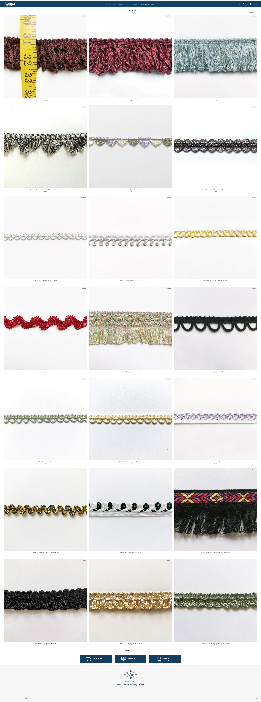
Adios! (152, 4)
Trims (114, 4)
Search (237, 698)
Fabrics (108, 4)
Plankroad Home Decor (13, 698)
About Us (232, 698)
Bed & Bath (135, 4)
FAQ (240, 698)
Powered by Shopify (22, 698)
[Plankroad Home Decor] (9, 4)
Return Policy (251, 698)
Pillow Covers (121, 4)
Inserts (128, 4)
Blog (256, 698)
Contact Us (245, 698)
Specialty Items (145, 4)
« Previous (127, 650)
